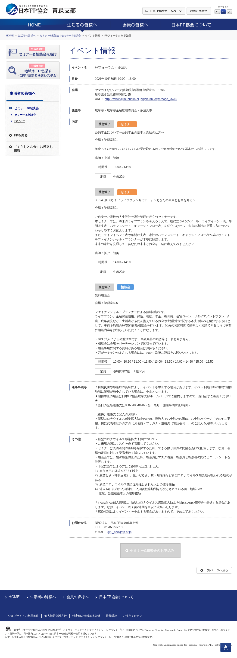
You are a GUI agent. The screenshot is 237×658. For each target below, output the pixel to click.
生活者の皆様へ (43, 597)
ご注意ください (132, 615)
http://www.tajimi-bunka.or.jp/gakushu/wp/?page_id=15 (141, 99)
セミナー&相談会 (25, 114)
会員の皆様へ (77, 597)
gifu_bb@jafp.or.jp (119, 532)
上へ (225, 647)
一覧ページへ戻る (216, 570)
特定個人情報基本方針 (86, 615)
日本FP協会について (116, 597)
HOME (14, 597)
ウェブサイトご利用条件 (23, 615)
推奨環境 (111, 615)
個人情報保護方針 (55, 615)
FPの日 (19, 121)
